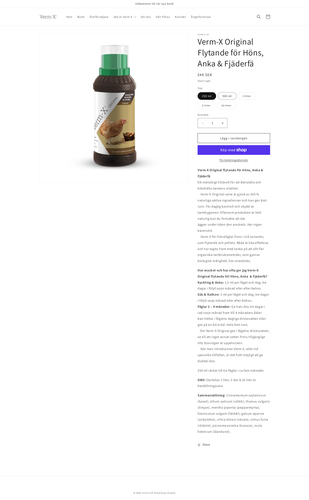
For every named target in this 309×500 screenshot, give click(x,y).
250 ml (207, 96)
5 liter (208, 106)
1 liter (249, 97)
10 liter (228, 106)
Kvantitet (203, 115)
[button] (124, 16)
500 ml (227, 96)
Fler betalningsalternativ (233, 160)
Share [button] (206, 444)
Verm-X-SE (147, 492)
